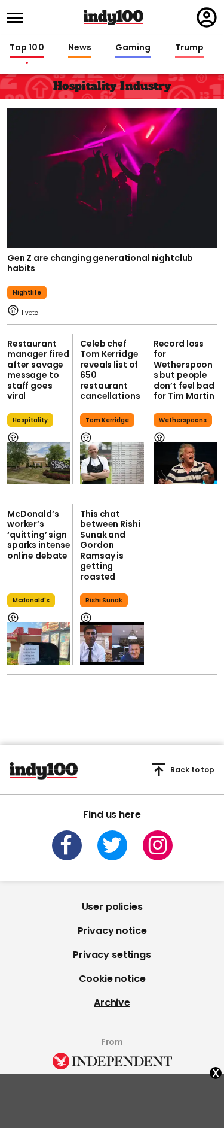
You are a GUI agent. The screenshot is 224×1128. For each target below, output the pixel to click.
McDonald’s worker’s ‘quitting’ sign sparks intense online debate (38, 535)
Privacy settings (112, 955)
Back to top (192, 770)
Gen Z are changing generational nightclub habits (100, 263)
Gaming (133, 48)
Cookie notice (112, 979)
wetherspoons (183, 420)
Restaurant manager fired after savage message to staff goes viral (38, 370)
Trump (189, 48)
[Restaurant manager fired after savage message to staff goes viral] (38, 463)
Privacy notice (112, 931)
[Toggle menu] (18, 17)
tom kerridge (107, 420)
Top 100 (27, 48)
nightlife (27, 292)
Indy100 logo (113, 17)
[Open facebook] (67, 845)
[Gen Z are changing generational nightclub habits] (112, 177)
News (79, 48)
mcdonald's (31, 600)
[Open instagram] (158, 845)
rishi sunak (103, 600)
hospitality (30, 420)
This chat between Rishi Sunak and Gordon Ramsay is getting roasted (110, 545)
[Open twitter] (112, 845)
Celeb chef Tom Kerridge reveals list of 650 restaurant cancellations (110, 370)
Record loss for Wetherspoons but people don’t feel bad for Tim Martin (184, 370)
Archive (112, 1002)
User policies (112, 907)
